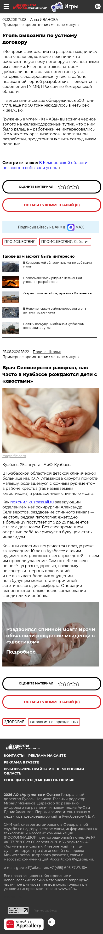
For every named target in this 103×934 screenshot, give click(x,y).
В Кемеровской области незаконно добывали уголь (44, 165)
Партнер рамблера (45, 910)
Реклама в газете (21, 762)
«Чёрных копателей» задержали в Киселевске (57, 293)
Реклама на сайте (47, 755)
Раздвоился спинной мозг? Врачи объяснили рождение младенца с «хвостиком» (50, 635)
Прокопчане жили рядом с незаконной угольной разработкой (52, 280)
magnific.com (14, 456)
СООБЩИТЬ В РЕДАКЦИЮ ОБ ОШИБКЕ (39, 780)
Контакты (14, 755)
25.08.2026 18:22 (15, 352)
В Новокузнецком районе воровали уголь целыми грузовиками (54, 310)
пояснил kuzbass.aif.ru (32, 502)
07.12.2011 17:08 (14, 19)
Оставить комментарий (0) (52, 205)
